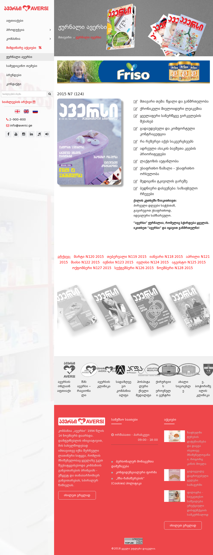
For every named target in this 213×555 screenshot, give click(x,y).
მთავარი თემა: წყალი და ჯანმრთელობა (174, 101)
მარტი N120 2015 (89, 257)
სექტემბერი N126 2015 (134, 268)
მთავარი (65, 37)
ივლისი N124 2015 (152, 262)
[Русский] (35, 111)
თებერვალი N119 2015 (126, 257)
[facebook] (8, 134)
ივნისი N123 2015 (118, 262)
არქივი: (64, 257)
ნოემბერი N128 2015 (175, 268)
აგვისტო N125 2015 (189, 262)
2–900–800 (17, 119)
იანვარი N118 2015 (166, 257)
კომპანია (13, 39)
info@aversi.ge (21, 125)
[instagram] (24, 134)
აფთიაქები (14, 21)
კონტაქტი (13, 84)
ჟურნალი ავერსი (19, 57)
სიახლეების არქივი (17, 102)
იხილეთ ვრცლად (77, 495)
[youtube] (16, 134)
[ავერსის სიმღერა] (47, 134)
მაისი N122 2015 (85, 262)
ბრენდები (13, 75)
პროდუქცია (15, 30)
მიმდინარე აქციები (21, 48)
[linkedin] (31, 134)
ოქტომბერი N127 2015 (91, 268)
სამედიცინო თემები (21, 66)
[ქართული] (17, 111)
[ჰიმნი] (39, 134)
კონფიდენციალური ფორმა (136, 472)
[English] (26, 111)
